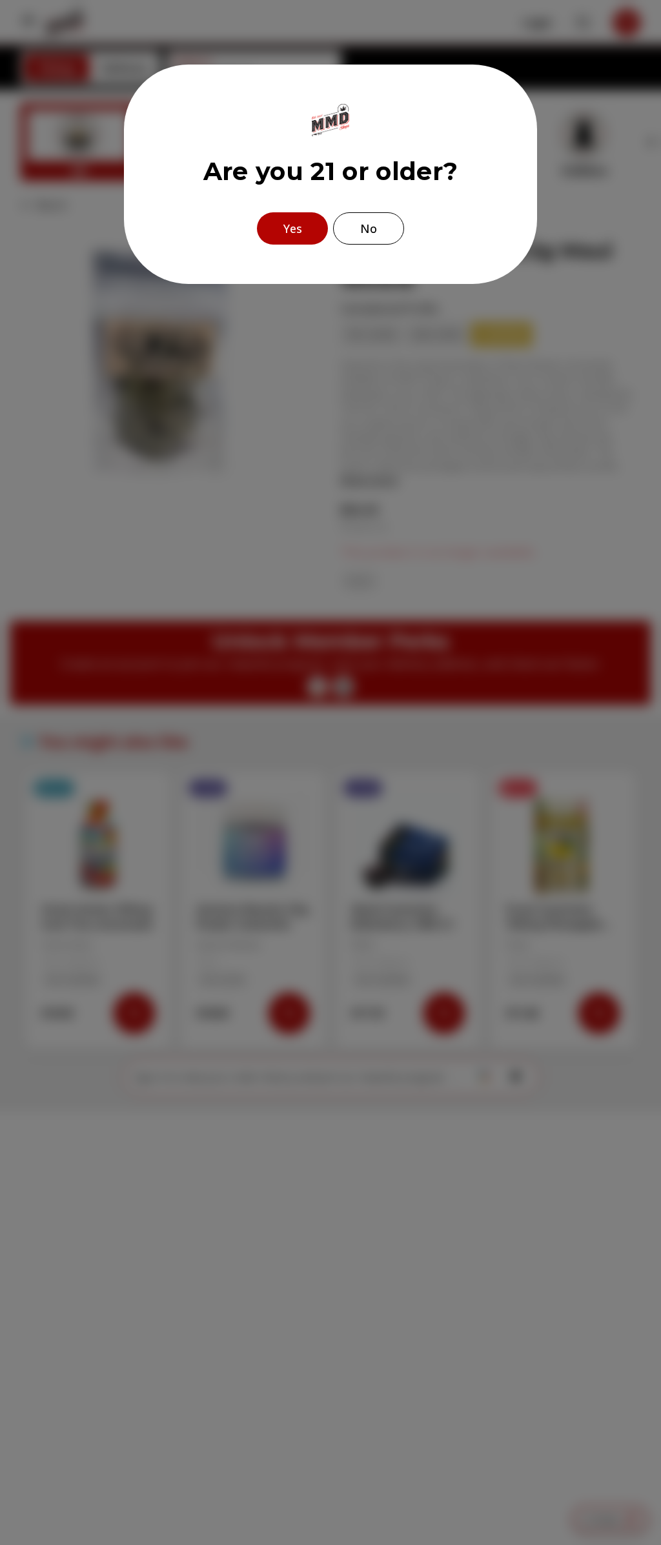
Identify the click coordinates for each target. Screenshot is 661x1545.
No (368, 228)
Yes (292, 228)
